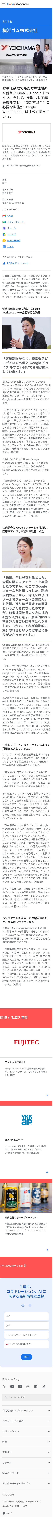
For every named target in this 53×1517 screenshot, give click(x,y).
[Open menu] (3, 4)
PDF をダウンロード (18, 263)
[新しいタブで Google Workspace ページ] (18, 4)
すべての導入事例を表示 (11, 1266)
